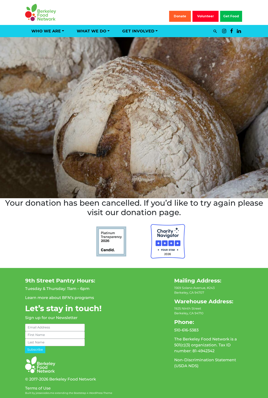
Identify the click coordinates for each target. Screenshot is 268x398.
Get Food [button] (231, 16)
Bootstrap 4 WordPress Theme (93, 393)
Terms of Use (38, 388)
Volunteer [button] (205, 16)
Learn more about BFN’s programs (59, 297)
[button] (215, 31)
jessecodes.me (45, 393)
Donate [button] (180, 16)
